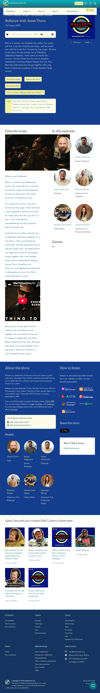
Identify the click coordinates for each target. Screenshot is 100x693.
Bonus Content (40, 667)
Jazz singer (26, 107)
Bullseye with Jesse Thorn (25, 21)
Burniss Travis (17, 111)
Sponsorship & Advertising (73, 639)
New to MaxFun (10, 627)
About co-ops (69, 624)
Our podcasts (9, 620)
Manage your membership (43, 655)
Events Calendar (40, 633)
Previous (76, 42)
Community (68, 633)
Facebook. (51, 404)
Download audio (13, 79)
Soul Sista (25, 101)
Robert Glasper (41, 101)
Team (67, 627)
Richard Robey (82, 189)
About (40, 11)
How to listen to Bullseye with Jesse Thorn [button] (24, 92)
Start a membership (41, 652)
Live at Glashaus (40, 107)
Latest (25, 11)
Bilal (19, 101)
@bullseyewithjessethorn (20, 425)
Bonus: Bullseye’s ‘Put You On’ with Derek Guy (37, 593)
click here (14, 410)
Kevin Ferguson (82, 157)
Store (54, 11)
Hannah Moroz (82, 225)
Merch (7, 652)
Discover (38, 627)
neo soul (42, 104)
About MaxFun (69, 620)
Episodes (38, 620)
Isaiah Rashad (82, 550)
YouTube (38, 404)
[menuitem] (11, 11)
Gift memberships (41, 658)
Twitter (32, 404)
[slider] (21, 34)
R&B (48, 107)
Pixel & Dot (91, 681)
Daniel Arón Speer (62, 225)
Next (88, 42)
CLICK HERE (49, 401)
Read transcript (13, 86)
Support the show (33, 79)
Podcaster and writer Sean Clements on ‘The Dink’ (15, 593)
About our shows (10, 624)
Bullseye (32, 101)
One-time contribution (42, 664)
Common (34, 104)
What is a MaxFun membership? (45, 661)
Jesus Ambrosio (61, 189)
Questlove (49, 104)
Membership (71, 11)
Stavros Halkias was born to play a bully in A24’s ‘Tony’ (38, 553)
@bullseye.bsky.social (19, 422)
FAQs (37, 670)
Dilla (14, 101)
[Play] (7, 34)
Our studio (68, 630)
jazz (32, 107)
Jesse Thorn (17, 107)
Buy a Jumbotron (10, 655)
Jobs (66, 636)
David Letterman (71, 448)
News (37, 630)
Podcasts (10, 11)
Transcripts (38, 624)
